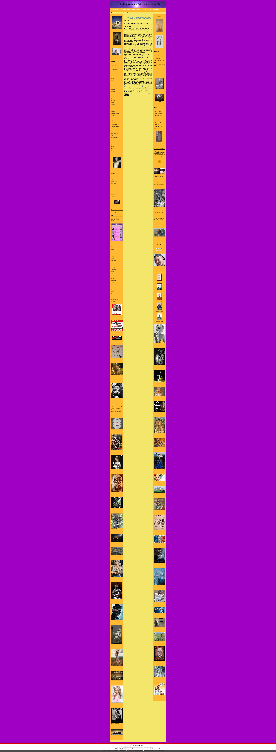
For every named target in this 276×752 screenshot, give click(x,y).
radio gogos (113, 131)
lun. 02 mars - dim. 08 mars (158, 122)
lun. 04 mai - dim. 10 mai (158, 115)
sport (112, 148)
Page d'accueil (132, 18)
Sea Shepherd (113, 301)
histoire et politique (114, 85)
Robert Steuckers (114, 284)
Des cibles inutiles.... (157, 67)
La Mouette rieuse (114, 269)
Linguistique (113, 91)
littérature (112, 93)
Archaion (112, 190)
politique (112, 118)
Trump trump (156, 62)
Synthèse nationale (114, 287)
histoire (112, 82)
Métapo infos (113, 276)
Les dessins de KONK (114, 273)
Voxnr (112, 293)
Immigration (113, 89)
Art (111, 67)
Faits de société (113, 76)
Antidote (112, 249)
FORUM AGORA (113, 188)
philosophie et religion (114, 115)
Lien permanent (140, 93)
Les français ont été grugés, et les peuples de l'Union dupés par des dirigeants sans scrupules (138, 87)
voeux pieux (113, 153)
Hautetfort (141, 745)
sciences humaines (114, 139)
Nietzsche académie (114, 278)
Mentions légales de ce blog (129, 748)
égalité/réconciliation (114, 256)
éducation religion (114, 74)
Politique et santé (114, 124)
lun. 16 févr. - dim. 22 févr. (158, 124)
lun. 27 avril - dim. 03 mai (158, 117)
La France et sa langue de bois (159, 60)
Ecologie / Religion (114, 71)
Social (112, 142)
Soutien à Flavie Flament (158, 58)
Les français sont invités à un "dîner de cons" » (143, 18)
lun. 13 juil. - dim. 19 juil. (158, 111)
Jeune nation (113, 267)
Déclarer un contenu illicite (119, 748)
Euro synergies (113, 260)
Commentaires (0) (146, 93)
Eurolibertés (113, 262)
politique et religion (114, 122)
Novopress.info (113, 280)
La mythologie (113, 183)
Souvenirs (112, 144)
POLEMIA (112, 282)
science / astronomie (114, 137)
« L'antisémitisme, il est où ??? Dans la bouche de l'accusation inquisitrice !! (138, 17)
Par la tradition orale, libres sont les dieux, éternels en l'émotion (135, 9)
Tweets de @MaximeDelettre (158, 244)
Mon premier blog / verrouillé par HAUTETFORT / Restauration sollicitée (116, 219)
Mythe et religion (114, 104)
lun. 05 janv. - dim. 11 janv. (158, 126)
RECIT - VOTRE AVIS (114, 133)
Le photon (112, 271)
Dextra (112, 254)
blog (159, 748)
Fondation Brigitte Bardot (115, 299)
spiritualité (112, 146)
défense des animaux (114, 69)
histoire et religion (114, 87)
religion (112, 135)
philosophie (113, 111)
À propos (116, 57)
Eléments (112, 258)
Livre (112, 98)
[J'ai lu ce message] (274, 750)
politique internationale (115, 126)
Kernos (112, 185)
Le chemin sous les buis (115, 181)
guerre (112, 80)
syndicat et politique (114, 150)
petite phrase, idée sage (115, 109)
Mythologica (113, 177)
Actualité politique (114, 63)
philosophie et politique (115, 113)
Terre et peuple (113, 289)
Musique (112, 102)
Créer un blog (135, 745)
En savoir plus (161, 750)
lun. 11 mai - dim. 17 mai (158, 113)
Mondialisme (113, 100)
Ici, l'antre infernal (114, 196)
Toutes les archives (157, 128)
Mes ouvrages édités (159, 282)
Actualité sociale (113, 65)
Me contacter (159, 16)
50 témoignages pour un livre (116, 212)
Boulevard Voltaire (114, 251)
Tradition (112, 291)
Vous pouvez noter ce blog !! (158, 156)
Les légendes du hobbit (115, 179)
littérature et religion (114, 96)
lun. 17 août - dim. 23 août (158, 109)
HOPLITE (112, 265)
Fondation (112, 78)
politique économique (114, 120)
